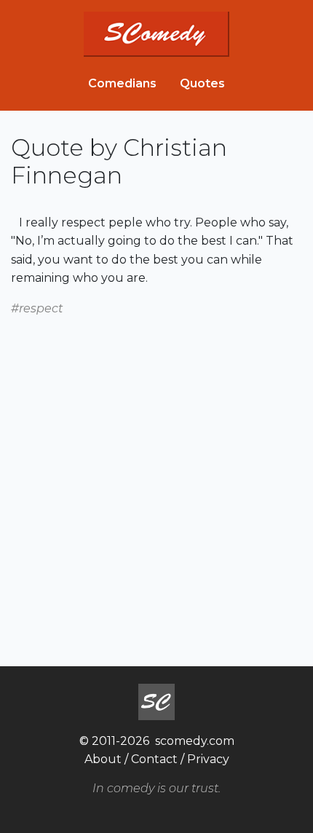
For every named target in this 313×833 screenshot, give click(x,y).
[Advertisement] (156, 474)
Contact (154, 759)
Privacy (208, 759)
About (103, 759)
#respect (37, 308)
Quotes (202, 83)
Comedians (122, 83)
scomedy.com (194, 741)
